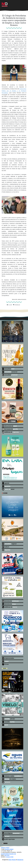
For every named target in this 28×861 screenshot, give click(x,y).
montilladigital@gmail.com (8, 853)
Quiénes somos (5, 847)
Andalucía (17, 304)
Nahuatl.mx (20, 859)
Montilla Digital (9, 849)
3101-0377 (6, 855)
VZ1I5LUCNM (9, 857)
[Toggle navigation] (24, 3)
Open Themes (12, 859)
